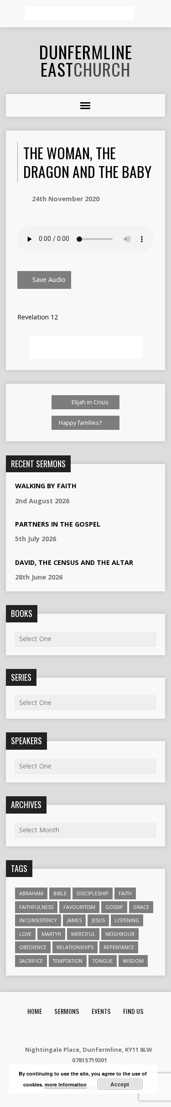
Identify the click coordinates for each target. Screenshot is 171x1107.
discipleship (93, 893)
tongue (103, 960)
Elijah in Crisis (89, 402)
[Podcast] (73, 1030)
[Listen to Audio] (81, 501)
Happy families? (81, 422)
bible (60, 893)
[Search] (144, 14)
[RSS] (62, 1030)
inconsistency (38, 920)
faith (125, 893)
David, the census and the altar (74, 562)
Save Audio (48, 279)
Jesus (98, 920)
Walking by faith (46, 485)
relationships (75, 947)
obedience (33, 947)
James (74, 920)
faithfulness (36, 906)
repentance (119, 947)
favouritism (79, 906)
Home (34, 1011)
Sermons (66, 1011)
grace (141, 906)
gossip (114, 906)
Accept (119, 1084)
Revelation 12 (37, 317)
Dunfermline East (85, 60)
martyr (51, 933)
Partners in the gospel (57, 524)
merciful (83, 933)
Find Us (133, 1011)
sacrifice (31, 960)
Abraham (31, 893)
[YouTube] (107, 1030)
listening (127, 920)
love (25, 933)
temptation (68, 960)
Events (101, 1011)
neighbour (120, 933)
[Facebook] (85, 1030)
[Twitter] (96, 1030)
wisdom (133, 960)
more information (66, 1084)
